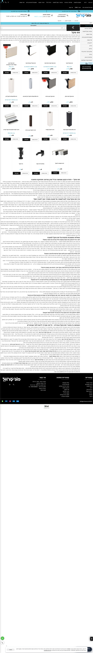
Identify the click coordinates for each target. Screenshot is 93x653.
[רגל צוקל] (21, 162)
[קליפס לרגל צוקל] (40, 162)
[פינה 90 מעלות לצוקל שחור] (69, 126)
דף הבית (90, 2)
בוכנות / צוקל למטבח (58, 2)
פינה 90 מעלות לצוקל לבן (11, 96)
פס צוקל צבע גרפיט (49, 96)
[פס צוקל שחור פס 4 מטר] (50, 56)
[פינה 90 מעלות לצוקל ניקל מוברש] (30, 89)
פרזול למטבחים (88, 384)
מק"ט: (70, 67)
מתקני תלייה (66, 393)
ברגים (90, 54)
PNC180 (10, 133)
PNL (68, 67)
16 (13, 135)
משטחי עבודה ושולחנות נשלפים (86, 61)
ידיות (85, 2)
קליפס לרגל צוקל (40, 164)
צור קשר (71, 7)
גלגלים (90, 395)
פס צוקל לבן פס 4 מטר (31, 63)
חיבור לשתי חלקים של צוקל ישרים (11, 129)
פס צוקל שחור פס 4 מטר (49, 63)
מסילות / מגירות (68, 2)
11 (32, 102)
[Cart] (1, 2)
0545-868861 (34, 387)
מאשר (10, 649)
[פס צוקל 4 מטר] (69, 56)
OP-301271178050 (68, 133)
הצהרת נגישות (42, 388)
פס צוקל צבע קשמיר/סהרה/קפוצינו (11, 64)
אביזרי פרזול (89, 383)
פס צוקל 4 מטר (69, 63)
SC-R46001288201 (29, 67)
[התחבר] (8, 2)
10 (30, 102)
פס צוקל (76, 32)
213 (52, 69)
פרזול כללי (48, 2)
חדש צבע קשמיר (7, 45)
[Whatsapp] (2, 638)
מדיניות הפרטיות (47, 650)
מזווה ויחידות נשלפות (64, 386)
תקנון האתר (43, 390)
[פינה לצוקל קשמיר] (50, 126)
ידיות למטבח (89, 386)
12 (10, 102)
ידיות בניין (90, 43)
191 (48, 69)
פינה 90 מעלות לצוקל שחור (69, 129)
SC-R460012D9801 (49, 67)
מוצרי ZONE (78, 7)
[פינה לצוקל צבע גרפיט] (31, 128)
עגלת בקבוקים (65, 383)
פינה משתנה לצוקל (59, 163)
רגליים (90, 49)
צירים (90, 46)
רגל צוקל (21, 164)
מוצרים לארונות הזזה (87, 7)
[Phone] (6, 2)
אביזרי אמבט (41, 2)
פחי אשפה (21, 2)
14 (13, 102)
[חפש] (3, 2)
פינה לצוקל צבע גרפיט (30, 130)
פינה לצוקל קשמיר (50, 129)
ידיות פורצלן (89, 389)
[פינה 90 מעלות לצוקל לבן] (11, 93)
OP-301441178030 (10, 100)
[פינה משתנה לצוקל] (59, 160)
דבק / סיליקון (65, 391)
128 (68, 69)
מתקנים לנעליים (65, 396)
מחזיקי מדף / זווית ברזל (87, 51)
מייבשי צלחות (65, 388)
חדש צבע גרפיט (45, 78)
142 (71, 69)
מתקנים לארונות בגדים (31, 2)
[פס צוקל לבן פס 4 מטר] (30, 56)
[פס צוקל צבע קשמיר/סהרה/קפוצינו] (11, 60)
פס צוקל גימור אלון (69, 96)
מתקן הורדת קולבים (64, 395)
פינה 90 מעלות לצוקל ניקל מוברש (30, 96)
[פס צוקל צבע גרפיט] (50, 89)
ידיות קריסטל (89, 391)
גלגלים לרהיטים (88, 57)
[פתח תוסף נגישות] (91, 639)
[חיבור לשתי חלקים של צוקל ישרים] (11, 126)
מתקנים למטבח (77, 2)
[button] (65, 72)
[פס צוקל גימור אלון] (69, 89)
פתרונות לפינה (65, 384)
